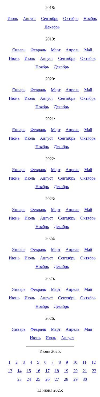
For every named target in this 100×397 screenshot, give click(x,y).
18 (57, 371)
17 (47, 371)
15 (29, 371)
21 (85, 371)
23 (19, 379)
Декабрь (52, 27)
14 (19, 371)
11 (84, 362)
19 (66, 371)
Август (29, 18)
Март (56, 50)
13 (10, 371)
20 (75, 371)
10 (75, 362)
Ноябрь (90, 18)
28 (66, 379)
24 (29, 379)
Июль (12, 18)
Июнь (14, 58)
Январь (18, 50)
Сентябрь (49, 18)
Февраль (38, 50)
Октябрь (70, 18)
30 (85, 379)
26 (47, 379)
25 (38, 379)
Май (88, 50)
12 (93, 362)
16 (38, 371)
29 (75, 379)
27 (57, 379)
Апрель (72, 50)
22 (94, 371)
